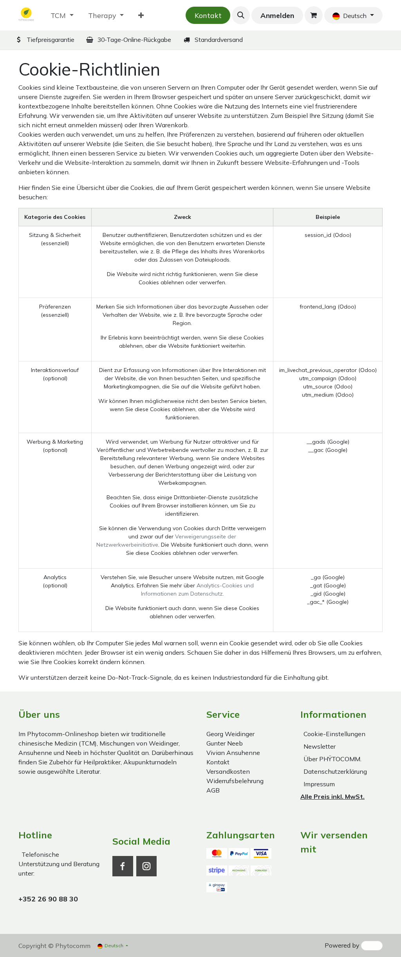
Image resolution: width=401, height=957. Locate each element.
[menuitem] (62, 15)
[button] (241, 15)
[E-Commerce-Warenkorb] (314, 15)
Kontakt (208, 15)
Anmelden (277, 15)
